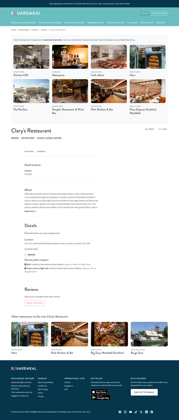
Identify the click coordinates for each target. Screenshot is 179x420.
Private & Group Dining (50, 22)
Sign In (145, 13)
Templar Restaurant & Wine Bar (68, 111)
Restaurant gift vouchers (21, 382)
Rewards (160, 22)
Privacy (41, 396)
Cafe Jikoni (97, 75)
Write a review (34, 303)
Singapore (68, 386)
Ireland (67, 382)
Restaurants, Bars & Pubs (23, 22)
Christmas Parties (115, 22)
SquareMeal (26, 13)
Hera (132, 75)
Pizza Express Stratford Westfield (143, 111)
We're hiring (43, 389)
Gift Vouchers (146, 22)
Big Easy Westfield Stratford (107, 353)
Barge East (137, 353)
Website (15, 137)
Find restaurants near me (21, 392)
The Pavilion (20, 109)
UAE (66, 389)
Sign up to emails (144, 392)
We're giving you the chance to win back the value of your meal (89, 3)
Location (41, 151)
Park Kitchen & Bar (102, 109)
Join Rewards (160, 13)
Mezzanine (58, 75)
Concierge (132, 22)
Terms (40, 393)
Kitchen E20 (20, 75)
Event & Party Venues (74, 22)
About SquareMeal (45, 382)
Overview (29, 151)
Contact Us (42, 386)
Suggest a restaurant (19, 395)
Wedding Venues (96, 22)
